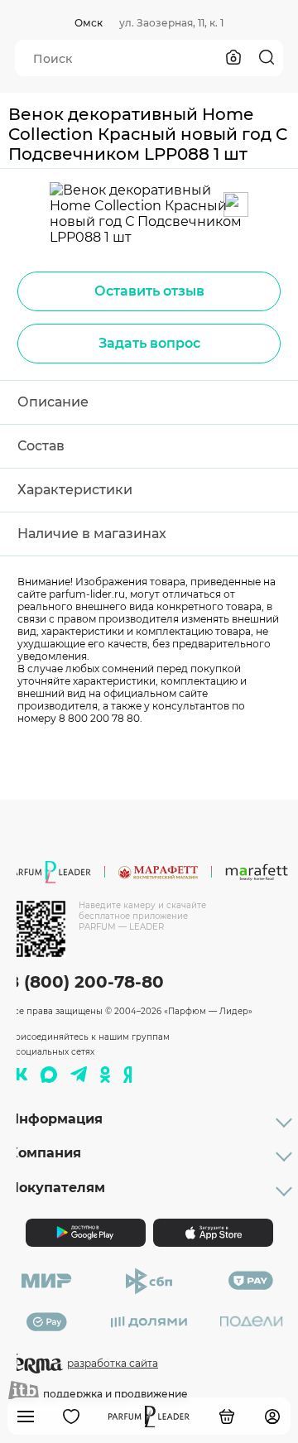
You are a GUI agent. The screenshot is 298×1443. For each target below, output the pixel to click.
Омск (88, 23)
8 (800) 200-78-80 (86, 982)
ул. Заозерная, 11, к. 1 (171, 23)
